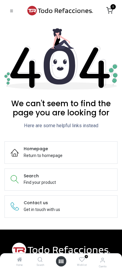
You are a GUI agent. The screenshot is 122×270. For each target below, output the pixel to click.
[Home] (19, 260)
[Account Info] (102, 260)
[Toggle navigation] (11, 10)
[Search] (40, 260)
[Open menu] (61, 261)
